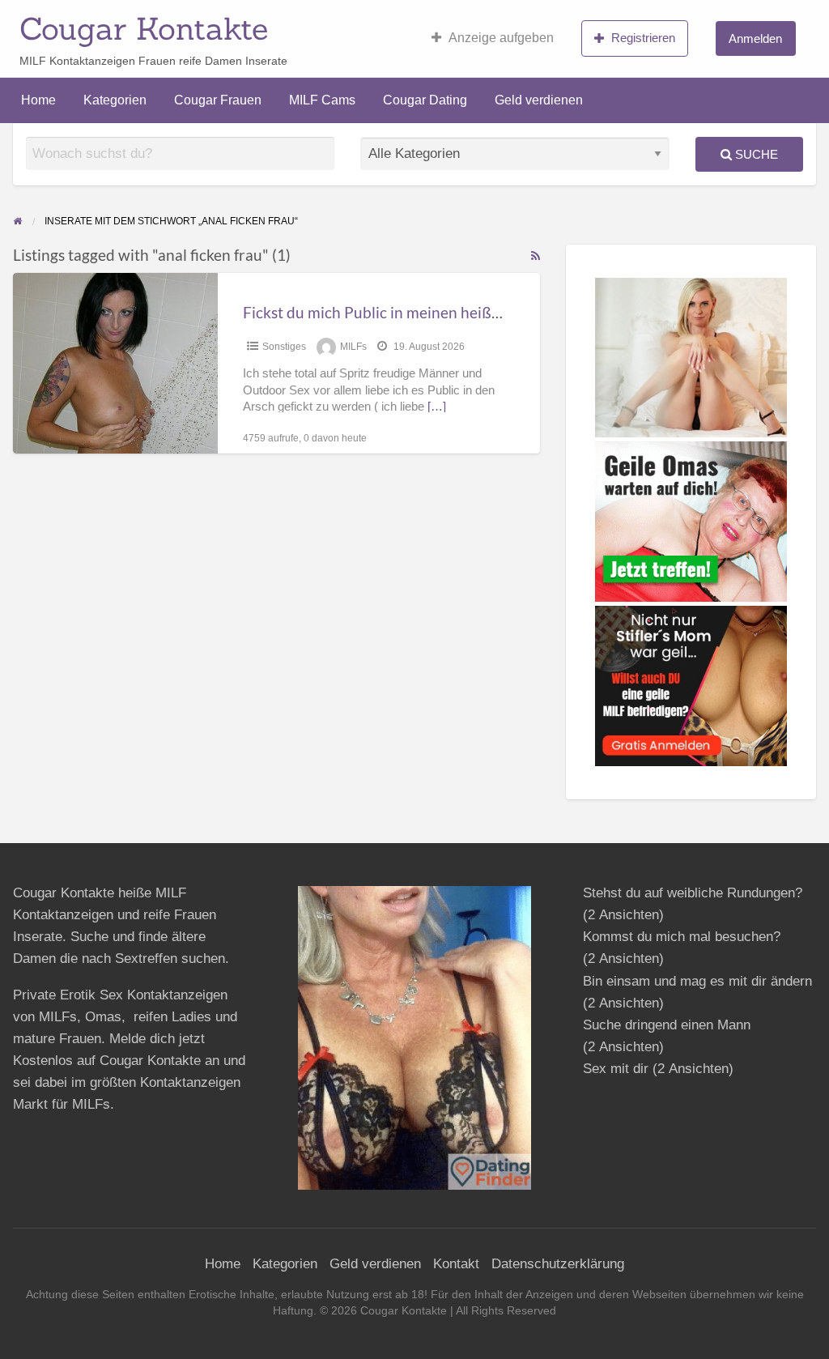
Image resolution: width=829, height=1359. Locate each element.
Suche (755, 154)
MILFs (353, 346)
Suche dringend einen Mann (666, 1025)
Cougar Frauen (217, 100)
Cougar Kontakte (143, 28)
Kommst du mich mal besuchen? (681, 936)
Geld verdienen (539, 100)
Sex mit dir (615, 1068)
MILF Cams (322, 100)
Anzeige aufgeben (501, 38)
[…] (436, 406)
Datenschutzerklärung (557, 1264)
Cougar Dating (425, 100)
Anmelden (755, 38)
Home (38, 100)
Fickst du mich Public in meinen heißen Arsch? (400, 312)
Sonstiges (284, 346)
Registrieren (643, 38)
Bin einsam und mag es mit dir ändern (697, 981)
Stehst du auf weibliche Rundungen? (692, 893)
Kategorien (115, 100)
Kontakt (456, 1264)
